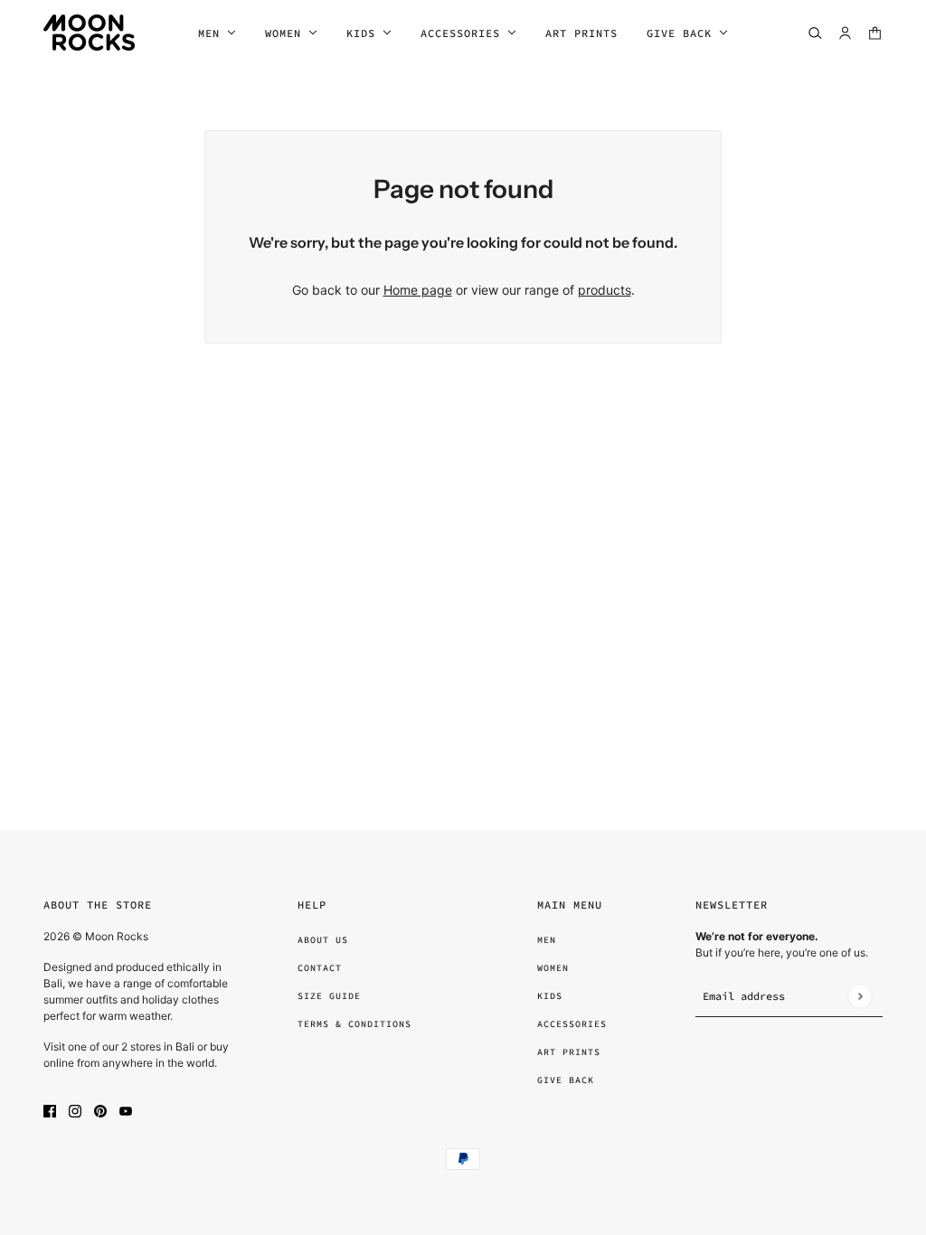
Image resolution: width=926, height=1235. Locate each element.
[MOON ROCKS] (89, 32)
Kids (549, 996)
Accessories (572, 1024)
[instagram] (75, 1110)
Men (546, 940)
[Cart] (875, 33)
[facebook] (49, 1110)
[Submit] (859, 996)
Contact (320, 968)
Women (553, 968)
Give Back (565, 1080)
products (604, 289)
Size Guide (329, 996)
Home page (417, 289)
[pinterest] (100, 1110)
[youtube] (125, 1110)
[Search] (815, 33)
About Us (323, 940)
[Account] (845, 33)
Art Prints (568, 1052)
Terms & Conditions (354, 1024)
